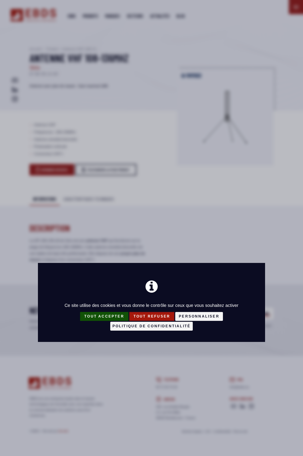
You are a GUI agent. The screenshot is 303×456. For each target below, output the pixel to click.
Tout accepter (104, 316)
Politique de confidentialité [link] (151, 326)
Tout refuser (152, 316)
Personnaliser (199, 316)
